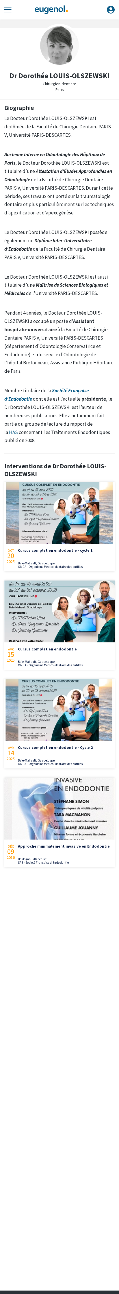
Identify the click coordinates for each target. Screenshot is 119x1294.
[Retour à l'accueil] (51, 10)
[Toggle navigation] (8, 10)
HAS (13, 432)
